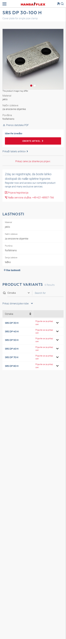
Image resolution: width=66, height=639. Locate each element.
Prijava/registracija (17, 192)
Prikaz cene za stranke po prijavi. (33, 161)
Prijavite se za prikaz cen (44, 322)
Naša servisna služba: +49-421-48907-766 (30, 197)
